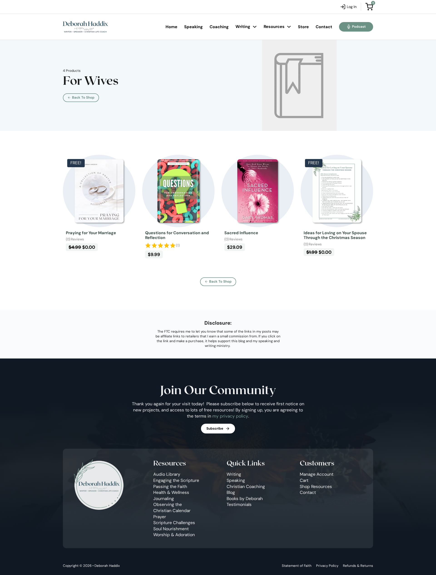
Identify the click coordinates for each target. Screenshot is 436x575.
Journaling (163, 498)
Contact (324, 27)
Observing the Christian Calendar (172, 507)
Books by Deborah (245, 498)
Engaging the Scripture (176, 480)
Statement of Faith (297, 565)
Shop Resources (316, 486)
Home (171, 27)
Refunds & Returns (358, 565)
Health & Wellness (171, 492)
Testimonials (239, 504)
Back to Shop (83, 97)
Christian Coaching (246, 486)
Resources (274, 26)
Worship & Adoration (174, 535)
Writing (242, 26)
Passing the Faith (170, 486)
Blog (231, 492)
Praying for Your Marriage (91, 233)
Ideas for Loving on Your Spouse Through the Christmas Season (335, 235)
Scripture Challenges (174, 522)
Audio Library (166, 474)
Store (303, 27)
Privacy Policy (327, 565)
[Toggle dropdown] (255, 27)
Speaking (193, 27)
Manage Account (316, 474)
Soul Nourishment (171, 529)
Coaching (219, 27)
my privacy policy (230, 416)
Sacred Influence (241, 233)
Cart (304, 480)
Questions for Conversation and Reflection (177, 235)
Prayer (159, 517)
